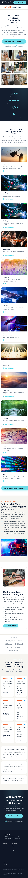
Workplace (5, 864)
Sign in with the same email (21, 45)
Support (14, 850)
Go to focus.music (19, 2)
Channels (5, 850)
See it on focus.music (10, 625)
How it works (5, 848)
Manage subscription (16, 848)
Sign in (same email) (16, 846)
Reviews (4, 862)
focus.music (5, 846)
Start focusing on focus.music (13, 41)
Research (5, 860)
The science (5, 852)
